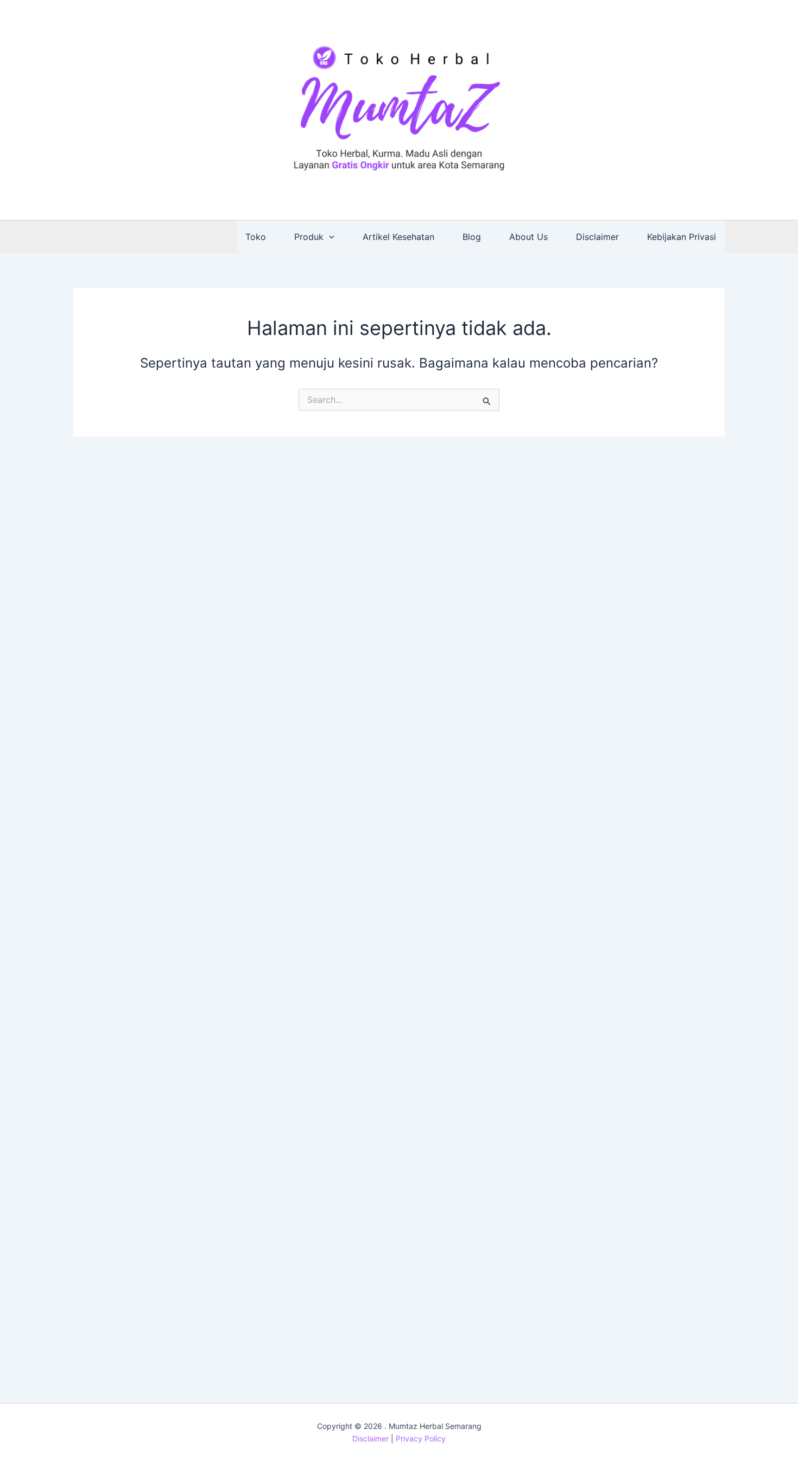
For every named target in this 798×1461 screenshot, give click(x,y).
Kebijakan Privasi (681, 236)
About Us (528, 236)
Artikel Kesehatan (398, 236)
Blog (472, 236)
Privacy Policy (421, 1438)
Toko (255, 236)
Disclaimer (597, 236)
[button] (329, 236)
